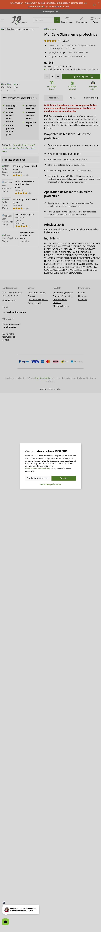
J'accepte (64, 478)
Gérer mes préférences (50, 484)
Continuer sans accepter (38, 478)
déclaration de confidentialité (37, 468)
